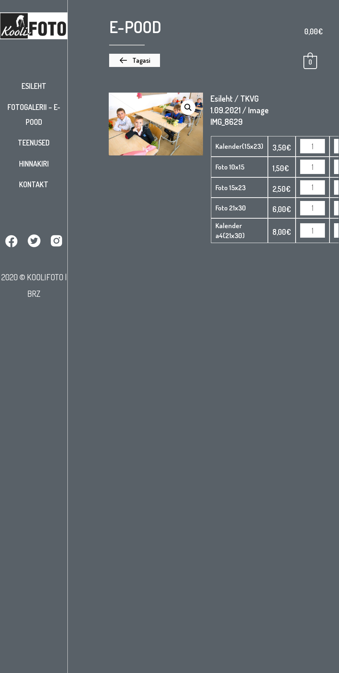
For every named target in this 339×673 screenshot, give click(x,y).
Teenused (34, 142)
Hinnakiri (34, 163)
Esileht (33, 86)
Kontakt (33, 184)
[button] (134, 60)
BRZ (34, 293)
